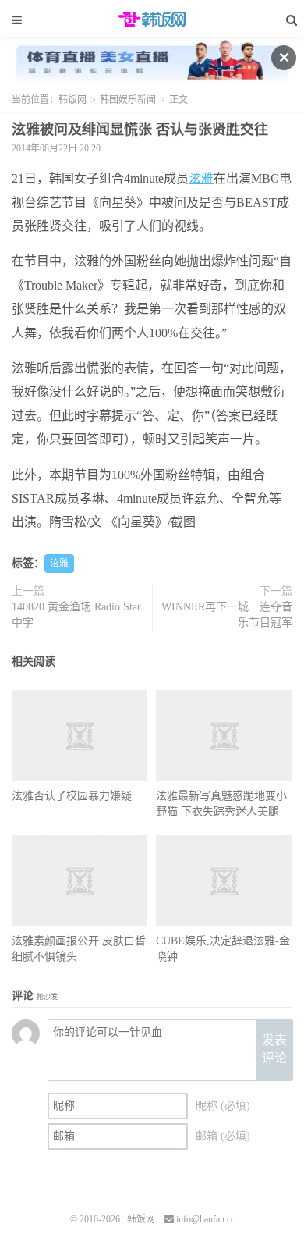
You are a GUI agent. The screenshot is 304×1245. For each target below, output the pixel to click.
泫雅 (201, 178)
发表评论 (274, 1049)
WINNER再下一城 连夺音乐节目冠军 (226, 614)
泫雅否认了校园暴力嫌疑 (72, 796)
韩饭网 (152, 19)
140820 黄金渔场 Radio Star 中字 (76, 614)
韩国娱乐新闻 (128, 99)
